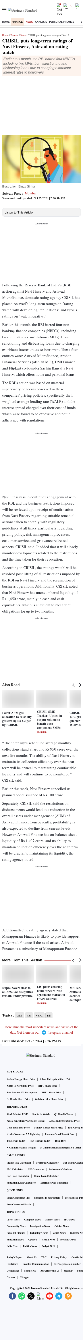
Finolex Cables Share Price (48, 1127)
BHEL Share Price (51, 1092)
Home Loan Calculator (46, 1176)
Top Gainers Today (40, 1140)
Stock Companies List (18, 1197)
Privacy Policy (59, 1257)
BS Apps (24, 1277)
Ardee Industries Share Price (64, 1120)
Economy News (68, 1239)
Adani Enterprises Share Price (56, 1079)
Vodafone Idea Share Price (49, 1099)
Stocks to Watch (41, 1114)
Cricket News (61, 1226)
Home (6, 21)
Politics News (30, 1246)
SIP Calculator (36, 1169)
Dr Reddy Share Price (18, 1099)
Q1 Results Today (63, 1114)
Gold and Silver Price (18, 1127)
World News (59, 1232)
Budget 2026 (48, 1246)
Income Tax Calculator (19, 1162)
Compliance (13, 1270)
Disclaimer (12, 1264)
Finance (17, 21)
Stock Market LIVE (17, 1114)
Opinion (32, 1239)
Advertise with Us (50, 1270)
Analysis (41, 21)
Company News (32, 1219)
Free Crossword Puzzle (19, 1204)
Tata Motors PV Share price (22, 1092)
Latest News (13, 1219)
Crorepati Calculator (47, 1162)
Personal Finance (61, 21)
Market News (52, 1219)
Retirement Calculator (61, 1169)
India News (12, 1246)
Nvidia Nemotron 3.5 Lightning (23, 1134)
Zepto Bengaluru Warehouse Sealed (25, 1120)
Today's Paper (14, 1257)
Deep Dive (60, 1140)
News (29, 21)
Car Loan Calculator (18, 1176)
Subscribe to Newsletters (47, 1197)
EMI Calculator (15, 1169)
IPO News (69, 1219)
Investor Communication (36, 1264)
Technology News (39, 1232)
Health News (48, 1239)
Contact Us (30, 1270)
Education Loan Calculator (21, 1182)
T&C (43, 1257)
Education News (15, 1239)
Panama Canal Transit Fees (59, 1134)
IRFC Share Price (47, 1085)
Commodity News (16, 1226)
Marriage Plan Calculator (54, 1182)
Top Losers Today (16, 1140)
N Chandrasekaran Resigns (21, 1147)
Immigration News (40, 1226)
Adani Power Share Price (20, 1085)
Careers (11, 1277)
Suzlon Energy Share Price (21, 1079)
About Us (32, 1257)
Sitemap (68, 1270)
